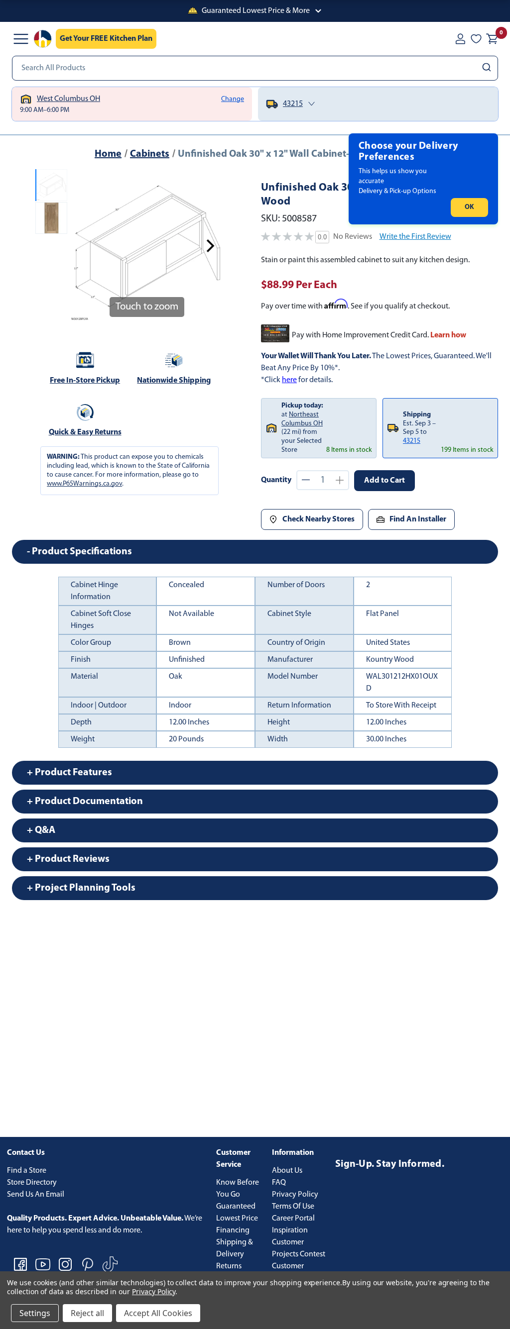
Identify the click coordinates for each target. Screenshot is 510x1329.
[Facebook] (20, 1264)
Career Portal (293, 1219)
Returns (229, 1266)
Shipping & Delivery (234, 1248)
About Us (287, 1171)
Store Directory (32, 1183)
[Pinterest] (88, 1264)
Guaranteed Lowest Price (237, 1213)
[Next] (210, 245)
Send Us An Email (35, 1195)
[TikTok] (110, 1264)
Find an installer (417, 519)
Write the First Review (415, 237)
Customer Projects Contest (298, 1248)
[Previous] (83, 245)
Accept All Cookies (158, 1313)
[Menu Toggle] (21, 39)
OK (469, 207)
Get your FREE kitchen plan (106, 39)
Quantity (276, 480)
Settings (34, 1313)
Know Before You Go (237, 1189)
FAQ (279, 1183)
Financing (233, 1230)
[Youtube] (43, 1264)
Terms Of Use (293, 1207)
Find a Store (26, 1171)
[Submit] (488, 68)
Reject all (87, 1313)
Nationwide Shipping (174, 381)
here (289, 380)
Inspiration (290, 1230)
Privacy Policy (295, 1195)
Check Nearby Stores (318, 519)
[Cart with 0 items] (492, 39)
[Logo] (43, 39)
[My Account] (460, 39)
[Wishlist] (476, 39)
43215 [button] (411, 441)
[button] (255, 11)
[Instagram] (65, 1264)
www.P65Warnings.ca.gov (84, 484)
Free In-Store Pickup (85, 381)
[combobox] (255, 68)
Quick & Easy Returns (85, 432)
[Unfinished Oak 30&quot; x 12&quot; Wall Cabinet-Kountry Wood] (51, 185)
